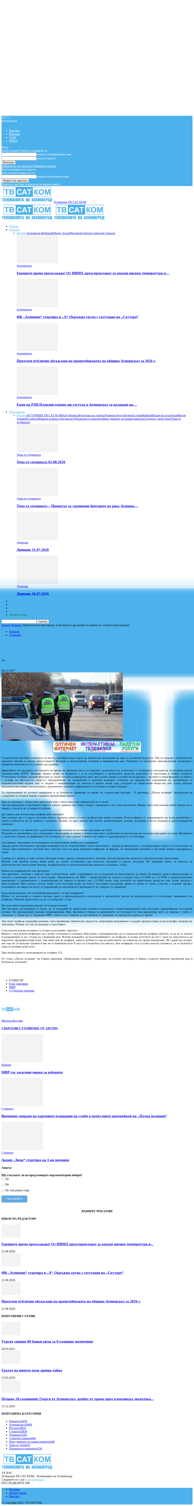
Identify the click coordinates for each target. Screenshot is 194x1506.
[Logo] (28, 219)
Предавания (17, 412)
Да (7, 1178)
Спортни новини (92, 233)
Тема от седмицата (29, 454)
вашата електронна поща (53, 176)
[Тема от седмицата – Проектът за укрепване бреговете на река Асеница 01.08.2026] (37, 495)
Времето (14, 604)
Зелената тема (133, 415)
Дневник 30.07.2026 (33, 594)
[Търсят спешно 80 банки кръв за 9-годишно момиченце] (11, 1334)
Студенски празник (21, 990)
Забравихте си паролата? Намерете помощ (29, 166)
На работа (31, 418)
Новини (14, 229)
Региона (75, 233)
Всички (22, 233)
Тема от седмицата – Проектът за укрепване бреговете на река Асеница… (77, 506)
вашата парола (46, 158)
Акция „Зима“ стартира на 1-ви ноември (35, 1160)
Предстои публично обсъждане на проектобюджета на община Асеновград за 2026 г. (86, 361)
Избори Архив (61, 233)
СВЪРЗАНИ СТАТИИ (17, 1028)
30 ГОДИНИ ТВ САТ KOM (44, 415)
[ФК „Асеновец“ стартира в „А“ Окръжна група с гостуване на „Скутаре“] (37, 306)
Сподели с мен (153, 418)
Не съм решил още (17, 1190)
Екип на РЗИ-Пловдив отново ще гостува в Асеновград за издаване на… (77, 405)
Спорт (167, 418)
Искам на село (161, 415)
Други (120, 415)
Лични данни (18, 1492)
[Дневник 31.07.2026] (37, 539)
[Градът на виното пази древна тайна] (11, 1362)
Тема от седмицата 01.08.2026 (41, 462)
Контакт (14, 130)
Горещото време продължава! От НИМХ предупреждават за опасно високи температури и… (93, 273)
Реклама (14, 134)
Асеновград (34, 233)
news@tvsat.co (35, 1479)
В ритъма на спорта (91, 415)
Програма (15, 611)
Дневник (110, 415)
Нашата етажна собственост (56, 418)
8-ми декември (18, 983)
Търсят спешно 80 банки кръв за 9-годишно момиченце (47, 1341)
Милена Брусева (12, 663)
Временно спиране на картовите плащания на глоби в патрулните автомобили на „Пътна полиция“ (84, 1116)
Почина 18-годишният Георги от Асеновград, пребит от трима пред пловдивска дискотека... (78, 1399)
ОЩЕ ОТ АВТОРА (45, 1028)
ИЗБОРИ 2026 (18, 601)
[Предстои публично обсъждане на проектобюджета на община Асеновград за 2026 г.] (37, 350)
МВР (12, 987)
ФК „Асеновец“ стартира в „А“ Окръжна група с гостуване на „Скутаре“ (78, 317)
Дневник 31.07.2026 (33, 550)
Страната (109, 233)
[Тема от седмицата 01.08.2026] (37, 451)
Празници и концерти (88, 418)
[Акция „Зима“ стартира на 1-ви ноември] (22, 1149)
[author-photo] (11, 1017)
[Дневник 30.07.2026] (37, 582)
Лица (173, 415)
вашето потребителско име (54, 154)
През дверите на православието (123, 418)
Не (7, 1184)
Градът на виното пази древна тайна (32, 1370)
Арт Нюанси (70, 415)
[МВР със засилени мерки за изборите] (22, 1061)
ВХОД (13, 140)
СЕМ (12, 137)
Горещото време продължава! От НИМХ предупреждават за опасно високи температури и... (77, 1244)
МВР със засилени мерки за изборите (32, 1072)
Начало (13, 226)
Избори (47, 233)
